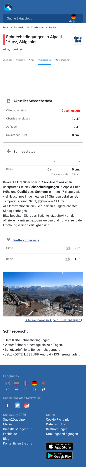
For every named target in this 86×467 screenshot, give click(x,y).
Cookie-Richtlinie (57, 419)
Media (7, 424)
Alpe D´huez (37, 27)
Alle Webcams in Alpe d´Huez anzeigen (53, 320)
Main (6, 27)
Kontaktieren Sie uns (17, 443)
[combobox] (37, 18)
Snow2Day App (14, 419)
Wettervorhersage (26, 240)
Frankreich (20, 27)
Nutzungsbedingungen (62, 434)
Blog (6, 439)
